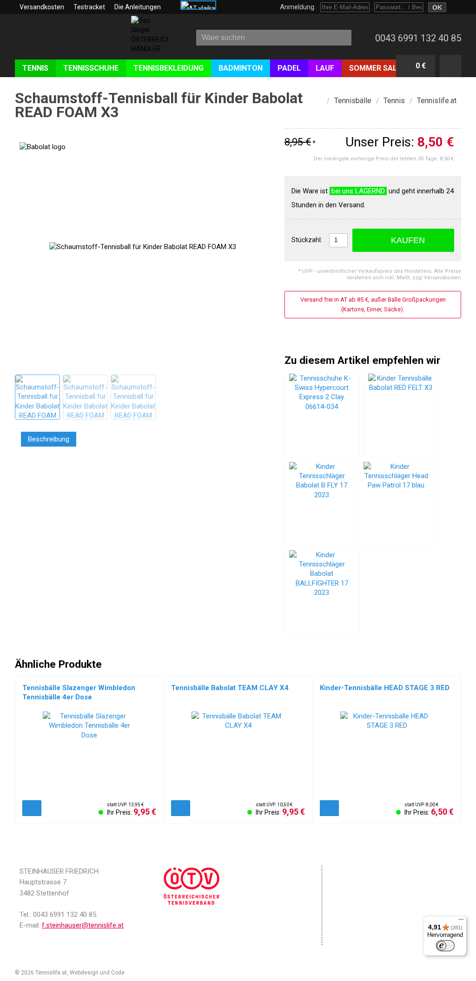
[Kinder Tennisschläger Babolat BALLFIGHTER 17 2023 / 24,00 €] (321, 592)
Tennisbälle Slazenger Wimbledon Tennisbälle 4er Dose (78, 692)
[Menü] (461, 921)
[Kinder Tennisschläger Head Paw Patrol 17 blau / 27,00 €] (396, 504)
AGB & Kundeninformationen (380, 882)
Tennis (394, 100)
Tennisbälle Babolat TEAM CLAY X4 (230, 688)
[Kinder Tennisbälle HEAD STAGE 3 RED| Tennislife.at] (387, 753)
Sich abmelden (358, 939)
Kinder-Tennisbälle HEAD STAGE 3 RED (385, 688)
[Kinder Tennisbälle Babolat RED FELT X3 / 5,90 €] (401, 415)
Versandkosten (42, 7)
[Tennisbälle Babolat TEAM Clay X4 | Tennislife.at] (238, 753)
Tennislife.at (436, 100)
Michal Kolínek (144, 972)
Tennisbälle (352, 100)
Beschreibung (48, 439)
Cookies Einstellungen (369, 899)
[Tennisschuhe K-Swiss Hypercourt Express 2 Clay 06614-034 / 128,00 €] (321, 415)
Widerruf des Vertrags (369, 922)
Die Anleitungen (137, 7)
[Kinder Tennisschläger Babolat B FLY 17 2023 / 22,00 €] (321, 504)
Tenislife (69, 41)
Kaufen (408, 240)
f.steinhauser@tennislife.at (83, 925)
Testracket (89, 7)
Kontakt (348, 911)
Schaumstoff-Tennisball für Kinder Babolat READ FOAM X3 (159, 105)
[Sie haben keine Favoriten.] (450, 66)
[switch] (445, 945)
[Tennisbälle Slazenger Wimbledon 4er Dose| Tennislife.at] (89, 753)
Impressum (353, 871)
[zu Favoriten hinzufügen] (457, 114)
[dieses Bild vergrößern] (37, 397)
